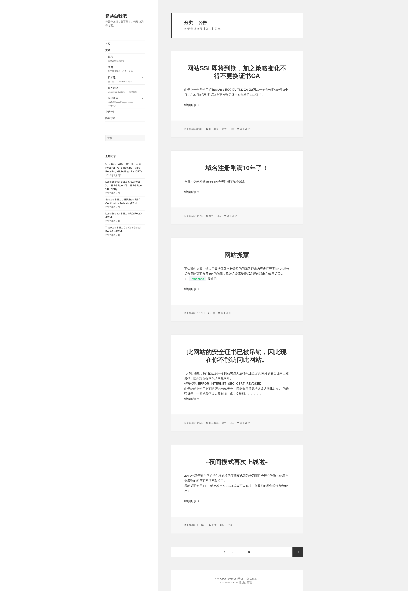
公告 (120, 69)
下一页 (297, 552)
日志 (116, 58)
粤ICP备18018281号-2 (230, 578)
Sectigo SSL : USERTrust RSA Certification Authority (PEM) (122, 201)
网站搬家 (236, 254)
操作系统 (122, 89)
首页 (107, 43)
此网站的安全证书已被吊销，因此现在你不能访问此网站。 (237, 355)
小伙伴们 (110, 111)
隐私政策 (110, 118)
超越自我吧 (116, 16)
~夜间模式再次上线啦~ (237, 461)
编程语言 (120, 101)
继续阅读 (192, 105)
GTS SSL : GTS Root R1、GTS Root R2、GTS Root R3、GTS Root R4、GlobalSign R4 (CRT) (123, 167)
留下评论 (245, 129)
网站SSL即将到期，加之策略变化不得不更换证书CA (236, 71)
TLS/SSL (214, 129)
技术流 (120, 79)
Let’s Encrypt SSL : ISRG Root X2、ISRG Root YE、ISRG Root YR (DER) (123, 185)
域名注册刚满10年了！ (236, 167)
